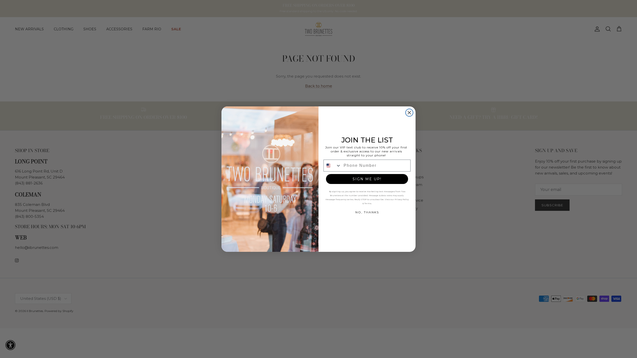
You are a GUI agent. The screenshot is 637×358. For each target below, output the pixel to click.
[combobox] (332, 165)
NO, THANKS (367, 212)
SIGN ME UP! (367, 179)
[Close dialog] (409, 112)
